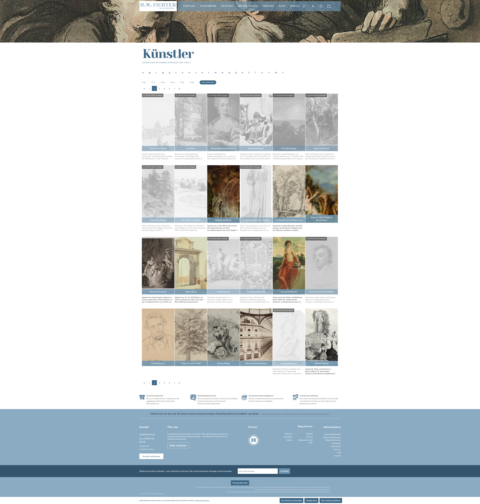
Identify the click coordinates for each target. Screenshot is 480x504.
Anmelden (284, 471)
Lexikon (289, 440)
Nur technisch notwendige (291, 500)
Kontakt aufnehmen (151, 456)
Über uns (337, 449)
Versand (309, 437)
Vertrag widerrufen (240, 483)
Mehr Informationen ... (202, 500)
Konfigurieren (311, 500)
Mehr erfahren (177, 445)
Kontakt (337, 456)
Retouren (288, 434)
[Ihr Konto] (313, 6)
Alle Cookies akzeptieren (330, 500)
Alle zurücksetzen (208, 82)
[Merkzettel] (321, 6)
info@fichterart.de (147, 434)
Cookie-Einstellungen (332, 434)
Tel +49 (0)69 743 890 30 (146, 440)
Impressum (336, 443)
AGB (339, 452)
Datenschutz (336, 446)
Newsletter (288, 437)
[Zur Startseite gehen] (158, 6)
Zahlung (309, 434)
